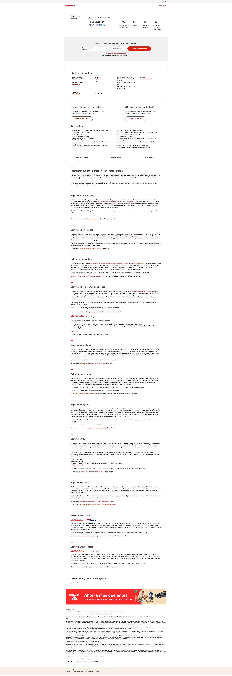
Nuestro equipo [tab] (149, 157)
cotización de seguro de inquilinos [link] (89, 363)
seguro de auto (135, 236)
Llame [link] (72, 276)
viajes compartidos (127, 201)
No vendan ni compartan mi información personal (108, 669)
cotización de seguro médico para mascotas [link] (92, 567)
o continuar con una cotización (116, 53)
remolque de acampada (108, 263)
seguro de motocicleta (140, 238)
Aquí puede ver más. (77, 465)
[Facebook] (90, 25)
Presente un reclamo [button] (81, 118)
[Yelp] (104, 25)
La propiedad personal (90, 295)
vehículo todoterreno (136, 263)
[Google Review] (93, 25)
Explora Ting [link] (75, 331)
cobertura (89, 201)
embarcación (123, 263)
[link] (134, 26)
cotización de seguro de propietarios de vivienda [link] (94, 312)
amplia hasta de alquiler (111, 201)
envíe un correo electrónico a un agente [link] (88, 276)
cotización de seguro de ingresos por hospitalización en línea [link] (97, 504)
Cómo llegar (76, 84)
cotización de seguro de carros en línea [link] (91, 219)
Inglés (96, 79)
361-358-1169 (76, 94)
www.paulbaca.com (146, 79)
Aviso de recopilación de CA (87, 669)
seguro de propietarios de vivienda (142, 291)
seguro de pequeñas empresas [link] (97, 428)
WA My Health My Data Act (72, 669)
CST (130, 77)
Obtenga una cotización (139, 48)
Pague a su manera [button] (136, 118)
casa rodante (94, 263)
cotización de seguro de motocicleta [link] (90, 248)
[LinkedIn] (100, 25)
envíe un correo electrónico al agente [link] (87, 393)
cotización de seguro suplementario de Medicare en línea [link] (96, 501)
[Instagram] (97, 25)
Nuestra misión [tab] (116, 157)
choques (100, 201)
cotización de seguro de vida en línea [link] (90, 471)
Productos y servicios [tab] (82, 157)
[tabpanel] (116, 84)
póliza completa (102, 622)
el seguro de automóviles (117, 200)
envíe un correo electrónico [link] (84, 536)
